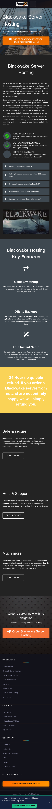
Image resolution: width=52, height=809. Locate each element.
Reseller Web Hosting (10, 693)
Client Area (7, 712)
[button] (26, 40)
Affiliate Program (9, 766)
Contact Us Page (9, 725)
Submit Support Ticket (11, 721)
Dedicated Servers (9, 680)
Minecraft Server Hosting (12, 671)
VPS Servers (7, 684)
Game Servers (8, 667)
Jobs (4, 758)
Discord (5, 762)
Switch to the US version (24, 805)
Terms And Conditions (10, 753)
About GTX (6, 745)
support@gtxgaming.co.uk (26, 784)
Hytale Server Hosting (10, 675)
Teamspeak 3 (7, 697)
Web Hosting (7, 688)
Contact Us (6, 749)
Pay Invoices (7, 730)
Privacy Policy (17, 794)
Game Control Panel (10, 717)
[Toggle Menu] (33, 4)
